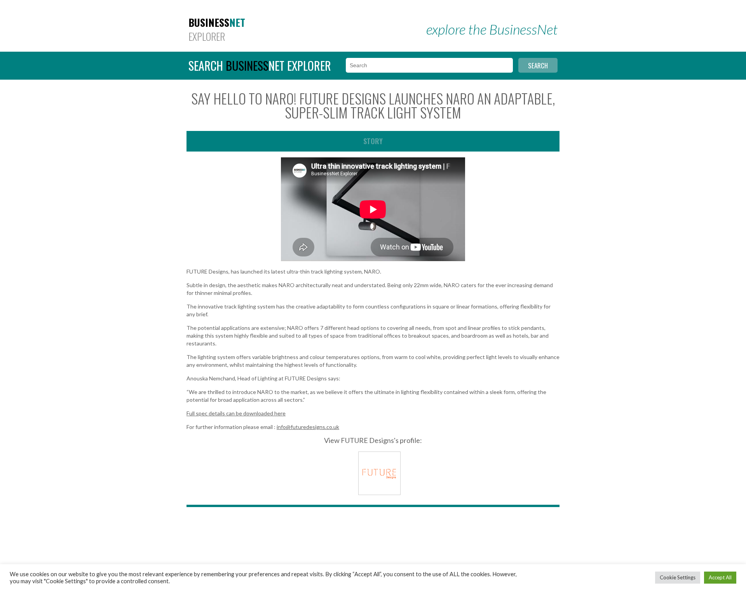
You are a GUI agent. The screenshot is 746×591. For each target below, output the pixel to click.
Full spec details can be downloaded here (236, 413)
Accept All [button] (720, 577)
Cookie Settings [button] (677, 577)
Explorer (216, 30)
